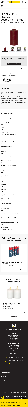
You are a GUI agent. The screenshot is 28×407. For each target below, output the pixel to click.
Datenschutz (16, 392)
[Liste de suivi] (26, 2)
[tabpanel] (14, 36)
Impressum (23, 392)
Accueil (2, 10)
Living (13, 10)
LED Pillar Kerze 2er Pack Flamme (11, 303)
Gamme (8, 10)
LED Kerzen (18, 10)
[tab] (5, 49)
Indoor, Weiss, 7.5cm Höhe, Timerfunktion (10, 305)
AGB (10, 392)
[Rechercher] (25, 6)
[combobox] (15, 6)
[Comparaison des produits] (22, 2)
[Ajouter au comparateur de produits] (25, 68)
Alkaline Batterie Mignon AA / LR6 (12, 262)
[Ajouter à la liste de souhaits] (21, 68)
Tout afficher (14, 316)
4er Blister (5, 263)
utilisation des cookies (13, 405)
